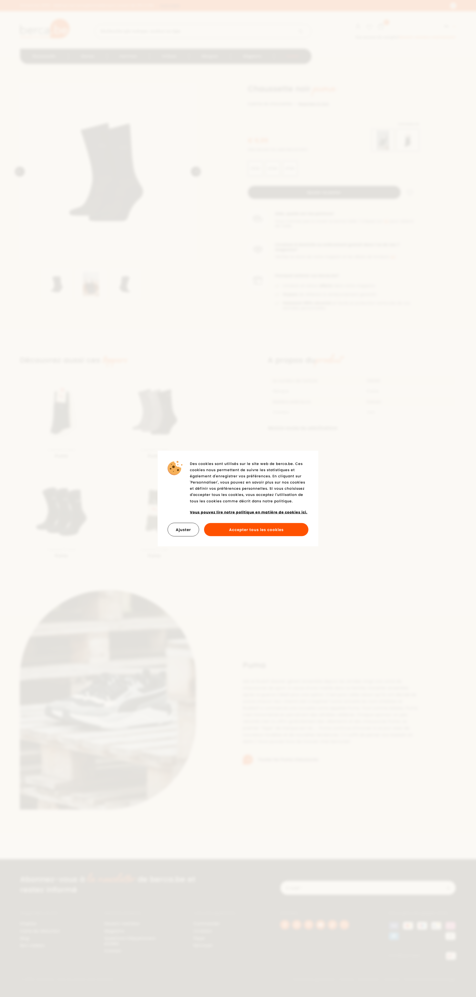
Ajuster (183, 529)
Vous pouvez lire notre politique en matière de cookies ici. (248, 512)
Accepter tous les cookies (256, 529)
